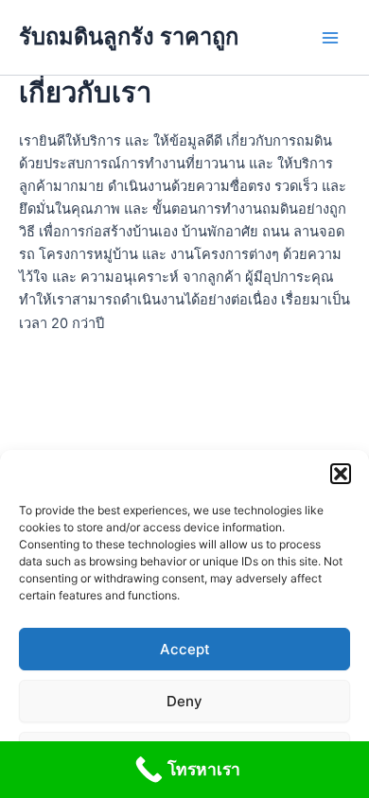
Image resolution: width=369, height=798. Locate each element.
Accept (185, 649)
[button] (340, 473)
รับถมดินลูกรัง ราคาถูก (128, 36)
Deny (184, 701)
